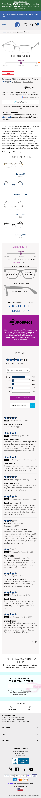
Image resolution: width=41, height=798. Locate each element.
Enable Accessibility (20, 2)
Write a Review (28, 82)
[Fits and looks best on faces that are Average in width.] (20, 66)
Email (30, 709)
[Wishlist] (25, 24)
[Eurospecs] (31, 88)
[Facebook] (17, 771)
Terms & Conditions (18, 692)
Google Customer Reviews (31, 97)
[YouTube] (31, 771)
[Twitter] (24, 771)
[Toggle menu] (4, 25)
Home (4, 32)
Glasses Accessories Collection (13, 718)
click (23, 667)
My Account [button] (6, 728)
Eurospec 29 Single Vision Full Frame (18, 32)
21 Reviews (17, 82)
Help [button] (3, 734)
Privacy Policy (27, 691)
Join (20, 686)
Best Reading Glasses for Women (13, 720)
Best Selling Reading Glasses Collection (15, 722)
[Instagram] (9, 771)
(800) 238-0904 (11, 709)
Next (34, 642)
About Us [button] (5, 740)
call (9, 117)
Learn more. (26, 152)
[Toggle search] (32, 24)
